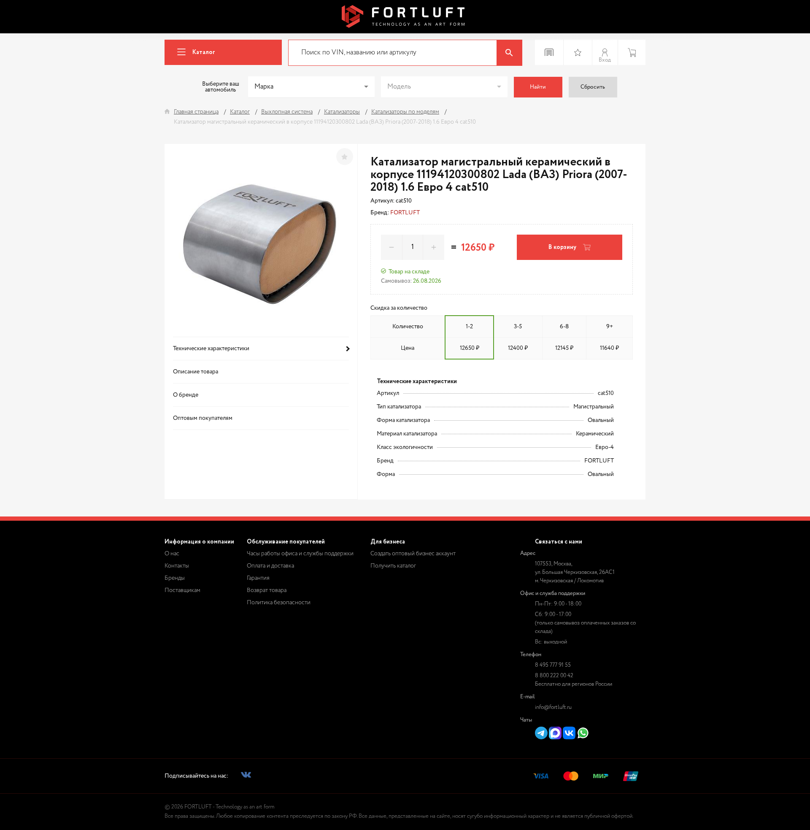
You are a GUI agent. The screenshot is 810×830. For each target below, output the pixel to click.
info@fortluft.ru (553, 707)
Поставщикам (182, 590)
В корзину (562, 247)
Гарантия (258, 578)
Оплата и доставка (270, 566)
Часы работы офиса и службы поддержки (300, 554)
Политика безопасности (278, 603)
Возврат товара (266, 590)
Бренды (175, 578)
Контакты (177, 566)
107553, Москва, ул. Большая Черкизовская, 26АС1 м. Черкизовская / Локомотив (575, 572)
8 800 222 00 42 (554, 676)
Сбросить (592, 87)
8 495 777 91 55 (553, 665)
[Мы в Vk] (246, 776)
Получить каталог (393, 566)
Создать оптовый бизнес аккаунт (413, 554)
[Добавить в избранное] (344, 156)
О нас (172, 554)
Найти (538, 87)
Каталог (203, 52)
